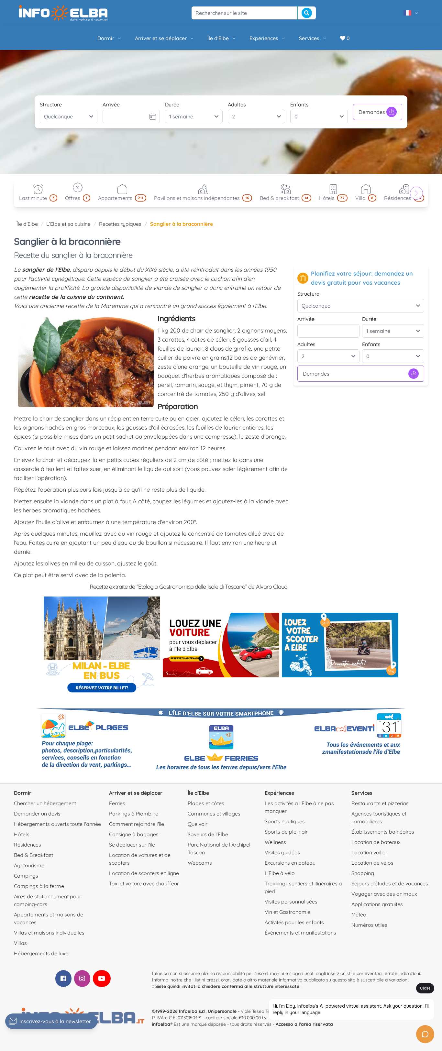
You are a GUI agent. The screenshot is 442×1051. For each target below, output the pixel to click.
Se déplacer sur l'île (132, 844)
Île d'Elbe (218, 38)
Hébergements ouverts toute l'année (57, 824)
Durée (172, 104)
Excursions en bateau (290, 862)
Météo (358, 914)
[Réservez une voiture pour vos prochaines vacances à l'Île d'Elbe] (221, 645)
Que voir (197, 824)
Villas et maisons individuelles (49, 932)
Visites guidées (282, 852)
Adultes (237, 104)
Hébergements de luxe (41, 953)
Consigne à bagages (134, 834)
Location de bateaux (376, 842)
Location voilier (369, 852)
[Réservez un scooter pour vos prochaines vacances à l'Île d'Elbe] (340, 645)
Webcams (200, 862)
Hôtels (21, 834)
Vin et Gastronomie (287, 912)
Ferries (117, 803)
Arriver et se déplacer (161, 38)
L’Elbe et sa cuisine (68, 224)
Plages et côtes (206, 803)
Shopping (362, 873)
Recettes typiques (120, 224)
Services (309, 38)
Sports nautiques (285, 821)
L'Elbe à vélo (280, 873)
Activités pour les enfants (294, 922)
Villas (20, 943)
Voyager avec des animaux (384, 894)
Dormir (105, 38)
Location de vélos (372, 862)
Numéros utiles (369, 925)
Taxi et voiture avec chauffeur (144, 883)
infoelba (161, 1024)
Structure (51, 104)
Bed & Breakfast (33, 855)
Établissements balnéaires (382, 831)
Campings (26, 875)
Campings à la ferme (39, 886)
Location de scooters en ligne (144, 873)
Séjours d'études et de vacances (389, 883)
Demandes (372, 112)
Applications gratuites (377, 904)
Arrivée (111, 104)
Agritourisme (29, 865)
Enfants (299, 104)
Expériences (263, 38)
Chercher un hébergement (45, 803)
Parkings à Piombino (134, 813)
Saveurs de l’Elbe (208, 834)
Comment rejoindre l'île (136, 824)
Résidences (27, 844)
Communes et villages (214, 813)
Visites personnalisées (291, 901)
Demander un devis (37, 813)
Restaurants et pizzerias (380, 803)
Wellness (275, 842)
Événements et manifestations (300, 932)
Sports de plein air (286, 831)
